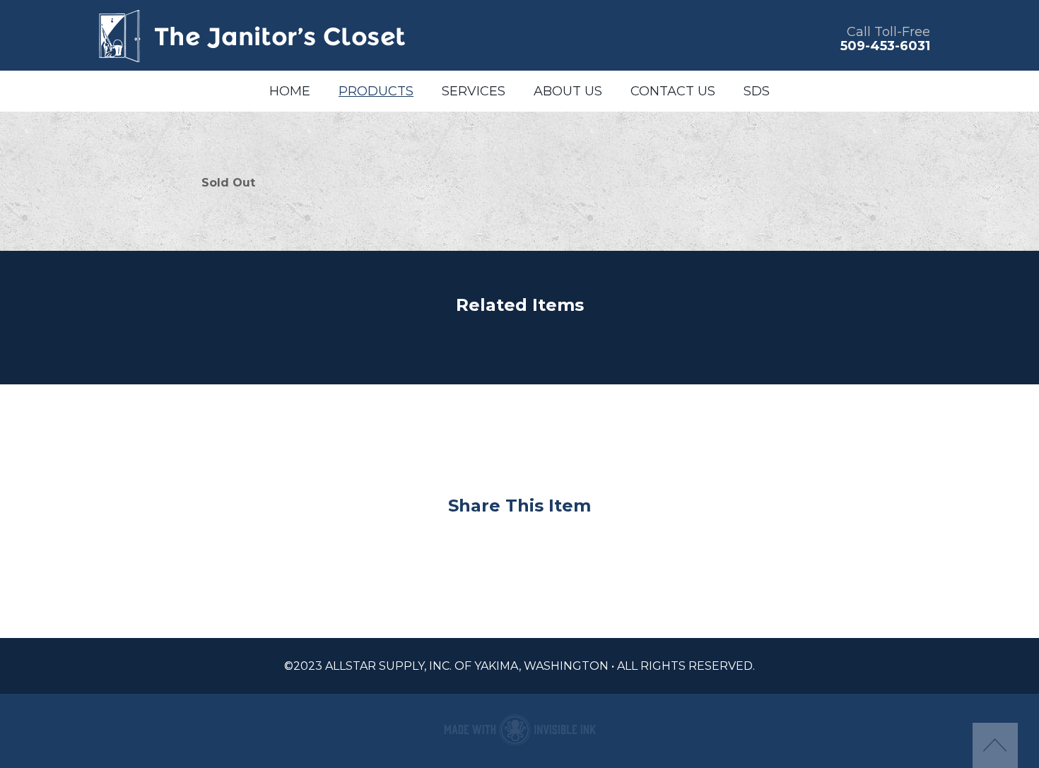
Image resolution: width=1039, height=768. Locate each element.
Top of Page (995, 745)
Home (289, 91)
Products (376, 91)
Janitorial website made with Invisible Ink (519, 729)
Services (473, 91)
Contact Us (672, 91)
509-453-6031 (885, 46)
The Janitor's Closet (250, 35)
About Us (568, 91)
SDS (757, 91)
